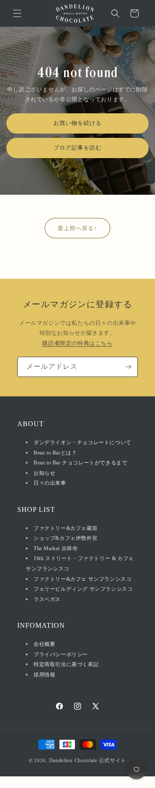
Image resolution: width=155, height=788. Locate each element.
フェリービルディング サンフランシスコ (83, 589)
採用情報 (44, 675)
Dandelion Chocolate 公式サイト (88, 760)
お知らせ (44, 473)
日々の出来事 (50, 483)
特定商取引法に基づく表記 (66, 664)
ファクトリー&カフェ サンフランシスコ (82, 579)
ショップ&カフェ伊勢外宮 (65, 538)
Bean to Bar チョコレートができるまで (80, 463)
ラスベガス (47, 599)
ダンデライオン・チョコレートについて (82, 442)
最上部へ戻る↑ (77, 228)
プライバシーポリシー (61, 654)
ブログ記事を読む (77, 148)
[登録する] (127, 367)
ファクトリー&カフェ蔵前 (65, 528)
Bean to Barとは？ (55, 453)
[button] (17, 13)
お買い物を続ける (77, 123)
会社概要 (44, 644)
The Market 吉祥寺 (56, 548)
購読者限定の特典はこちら (77, 343)
